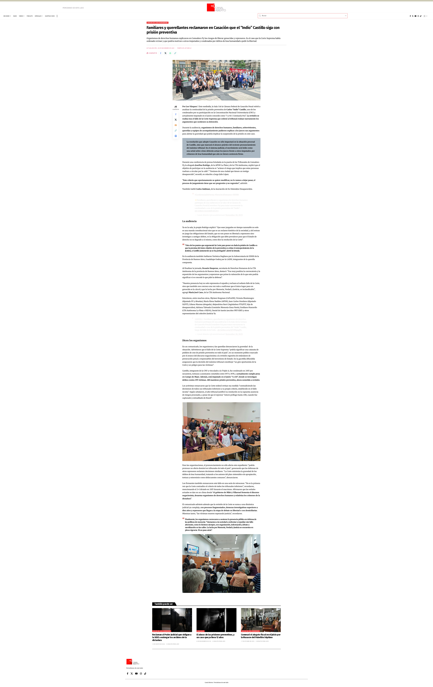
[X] (412, 16)
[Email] (175, 125)
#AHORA (198, 319)
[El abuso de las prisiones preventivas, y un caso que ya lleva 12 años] (216, 620)
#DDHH (235, 194)
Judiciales (200, 631)
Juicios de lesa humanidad (157, 22)
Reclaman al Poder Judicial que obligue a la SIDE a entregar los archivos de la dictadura (171, 637)
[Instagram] (418, 16)
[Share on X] (165, 53)
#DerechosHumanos (223, 194)
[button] (57, 16)
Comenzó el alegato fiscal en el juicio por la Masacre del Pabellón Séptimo (261, 636)
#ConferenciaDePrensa (204, 194)
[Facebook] (410, 16)
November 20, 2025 (234, 215)
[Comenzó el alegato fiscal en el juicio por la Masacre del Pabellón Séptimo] (261, 620)
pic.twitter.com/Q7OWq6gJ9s (230, 330)
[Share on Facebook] (160, 53)
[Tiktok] (420, 16)
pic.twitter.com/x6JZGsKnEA (206, 211)
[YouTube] (415, 16)
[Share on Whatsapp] (170, 53)
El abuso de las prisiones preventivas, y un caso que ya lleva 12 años (215, 636)
